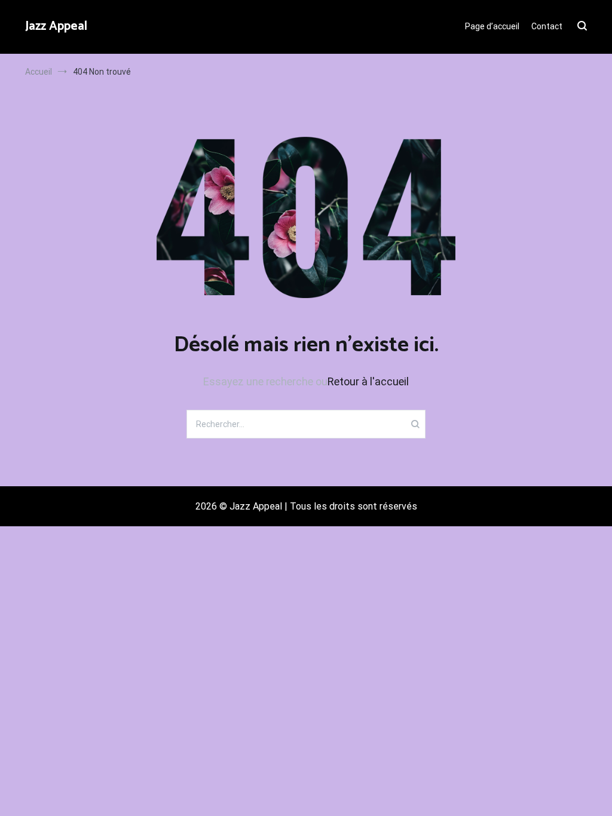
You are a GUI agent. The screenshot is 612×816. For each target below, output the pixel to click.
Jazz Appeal (56, 26)
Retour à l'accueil (368, 381)
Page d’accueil (492, 26)
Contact (546, 26)
